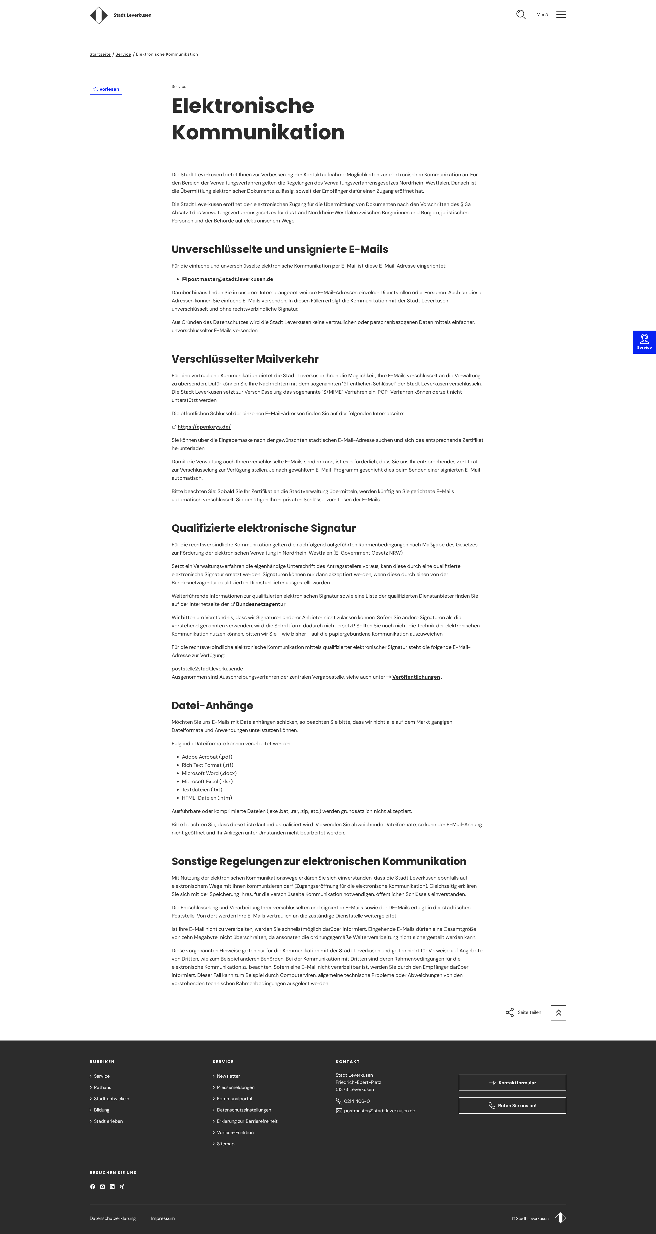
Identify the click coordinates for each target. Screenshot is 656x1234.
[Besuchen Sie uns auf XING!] (122, 1187)
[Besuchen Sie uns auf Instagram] (102, 1187)
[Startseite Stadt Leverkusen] (560, 1218)
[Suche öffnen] (521, 15)
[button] (106, 89)
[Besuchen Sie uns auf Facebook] (93, 1187)
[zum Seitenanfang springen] (558, 1013)
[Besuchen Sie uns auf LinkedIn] (112, 1187)
